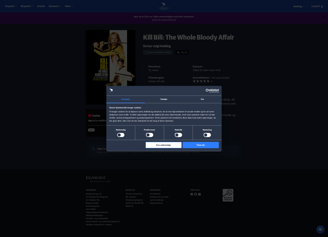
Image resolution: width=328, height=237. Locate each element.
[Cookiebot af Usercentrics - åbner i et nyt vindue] (207, 91)
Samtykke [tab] (125, 99)
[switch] (149, 135)
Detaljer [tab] (164, 99)
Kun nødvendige (163, 145)
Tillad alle (200, 145)
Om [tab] (202, 99)
